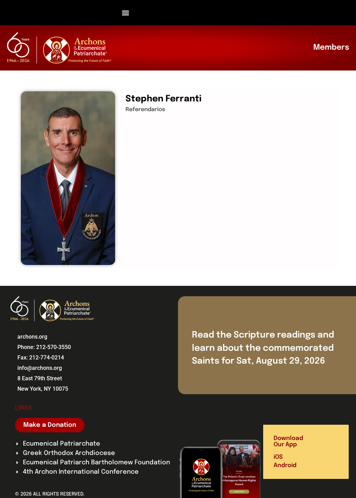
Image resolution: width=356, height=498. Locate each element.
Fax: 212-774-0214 (40, 357)
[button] (125, 12)
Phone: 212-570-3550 (44, 347)
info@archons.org (39, 368)
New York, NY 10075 (42, 388)
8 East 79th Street (39, 378)
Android (285, 465)
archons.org (32, 336)
